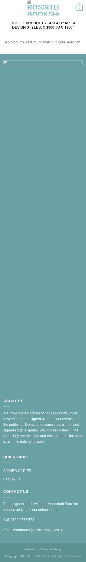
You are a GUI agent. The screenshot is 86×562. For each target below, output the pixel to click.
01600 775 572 (22, 520)
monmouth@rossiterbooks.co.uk (38, 530)
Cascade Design (51, 549)
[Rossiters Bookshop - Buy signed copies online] (43, 8)
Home (15, 23)
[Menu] (6, 7)
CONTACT (12, 479)
